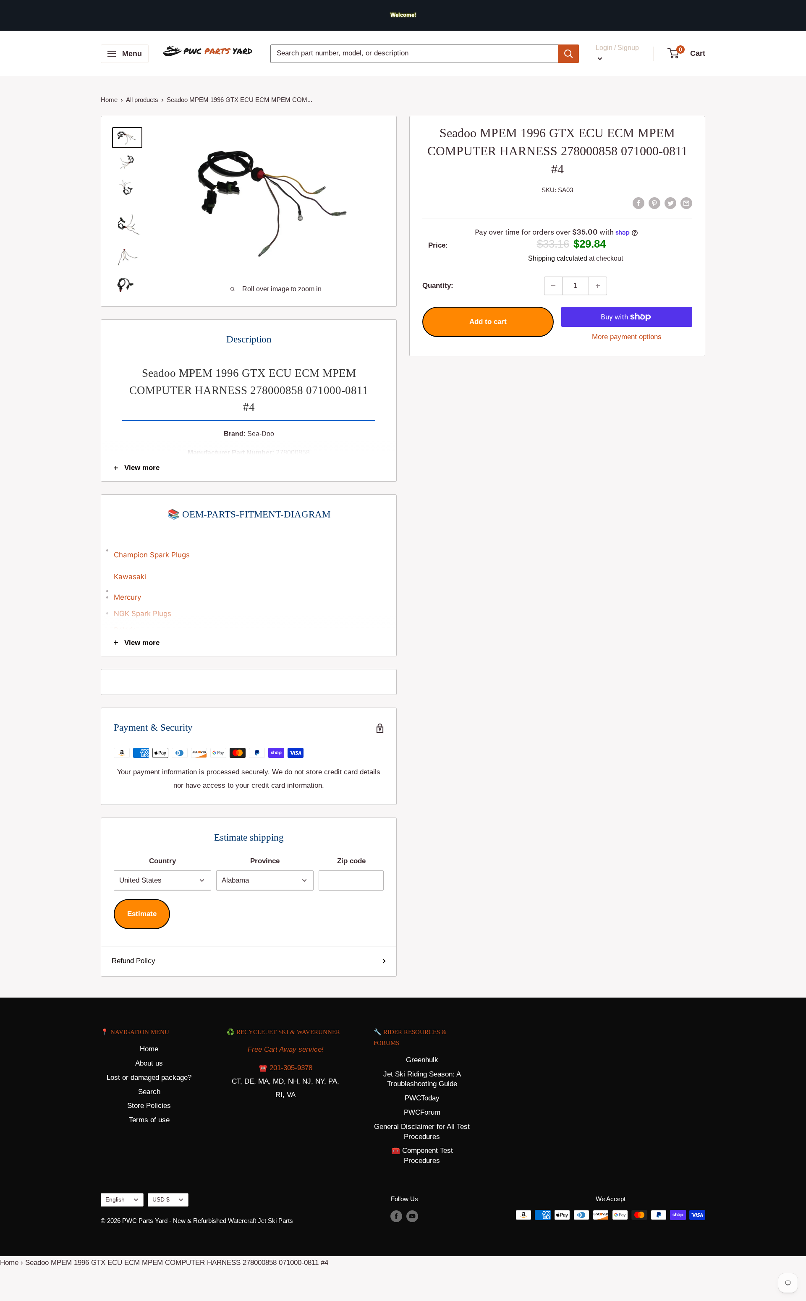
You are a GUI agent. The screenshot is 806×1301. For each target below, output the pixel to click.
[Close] (499, 600)
